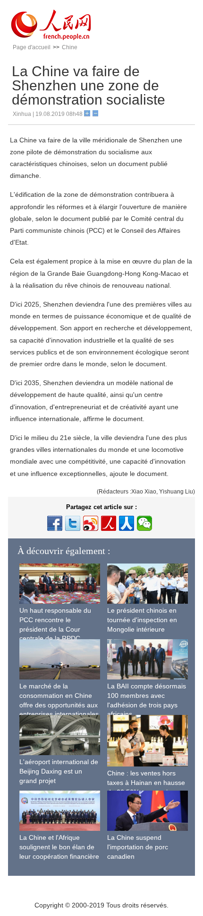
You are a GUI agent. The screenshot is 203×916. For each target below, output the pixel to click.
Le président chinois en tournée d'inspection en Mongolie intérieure (142, 620)
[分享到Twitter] (72, 523)
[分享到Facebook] (54, 523)
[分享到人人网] (126, 523)
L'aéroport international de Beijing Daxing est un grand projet (58, 771)
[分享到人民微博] (108, 523)
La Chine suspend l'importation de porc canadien (137, 847)
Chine (69, 47)
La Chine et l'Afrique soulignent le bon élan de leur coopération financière (59, 847)
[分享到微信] (144, 523)
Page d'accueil (32, 47)
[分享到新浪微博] (90, 523)
